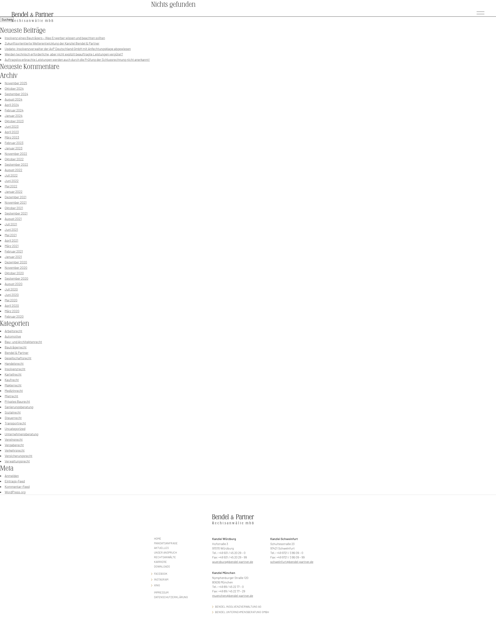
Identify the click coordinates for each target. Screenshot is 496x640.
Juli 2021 (11, 224)
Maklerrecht (13, 385)
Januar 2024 (13, 115)
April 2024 (12, 105)
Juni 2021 (11, 229)
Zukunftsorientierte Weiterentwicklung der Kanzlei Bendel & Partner (52, 43)
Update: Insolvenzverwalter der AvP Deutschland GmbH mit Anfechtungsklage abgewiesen (68, 49)
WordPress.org (15, 492)
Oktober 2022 (14, 159)
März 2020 (12, 311)
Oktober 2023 (14, 121)
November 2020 (16, 267)
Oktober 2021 (14, 208)
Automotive (13, 336)
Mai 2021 (11, 235)
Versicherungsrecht (18, 456)
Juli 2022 (11, 175)
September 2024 (16, 94)
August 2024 (13, 99)
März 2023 (12, 137)
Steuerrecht (13, 418)
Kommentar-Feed (17, 486)
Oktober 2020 (14, 273)
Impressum (161, 592)
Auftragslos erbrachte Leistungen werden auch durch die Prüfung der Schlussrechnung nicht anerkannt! (77, 59)
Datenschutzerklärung (171, 597)
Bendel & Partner (16, 353)
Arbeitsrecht (13, 331)
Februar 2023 (14, 143)
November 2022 (16, 153)
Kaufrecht (12, 380)
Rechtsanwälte (165, 557)
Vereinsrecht (14, 439)
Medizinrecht (14, 390)
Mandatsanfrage (166, 543)
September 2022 (16, 164)
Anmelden (12, 476)
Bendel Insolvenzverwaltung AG (238, 606)
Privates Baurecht (17, 401)
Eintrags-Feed (15, 481)
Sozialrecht (13, 412)
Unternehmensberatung (21, 434)
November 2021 (16, 202)
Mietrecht (11, 396)
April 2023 (12, 132)
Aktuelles (161, 547)
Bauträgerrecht (16, 347)
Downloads (162, 566)
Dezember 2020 (16, 262)
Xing (157, 585)
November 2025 (16, 83)
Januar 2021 (13, 257)
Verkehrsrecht (15, 450)
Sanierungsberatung (19, 407)
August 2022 (13, 170)
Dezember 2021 (15, 197)
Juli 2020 (11, 289)
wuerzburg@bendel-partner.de (232, 561)
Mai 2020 (11, 300)
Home (157, 538)
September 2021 (16, 213)
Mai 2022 (11, 186)
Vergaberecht (14, 445)
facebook (160, 573)
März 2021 (12, 246)
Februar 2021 (14, 251)
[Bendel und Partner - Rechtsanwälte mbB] (32, 17)
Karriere (160, 561)
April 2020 (12, 305)
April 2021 (11, 240)
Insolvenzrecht (15, 369)
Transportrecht (15, 423)
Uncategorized (15, 428)
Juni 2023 (12, 126)
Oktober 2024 (14, 88)
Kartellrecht (13, 374)
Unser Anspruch (165, 552)
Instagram (161, 579)
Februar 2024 (14, 110)
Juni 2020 (12, 295)
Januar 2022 (13, 191)
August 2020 (13, 284)
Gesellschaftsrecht (18, 358)
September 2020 (16, 278)
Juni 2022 (12, 181)
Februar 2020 (14, 316)
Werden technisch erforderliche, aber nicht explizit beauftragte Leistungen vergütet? (64, 54)
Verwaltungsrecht (17, 461)
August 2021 (13, 219)
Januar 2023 (13, 148)
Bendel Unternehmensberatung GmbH (242, 612)
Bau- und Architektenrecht (23, 342)
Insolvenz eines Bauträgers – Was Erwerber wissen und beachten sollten (55, 38)
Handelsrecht (14, 363)
